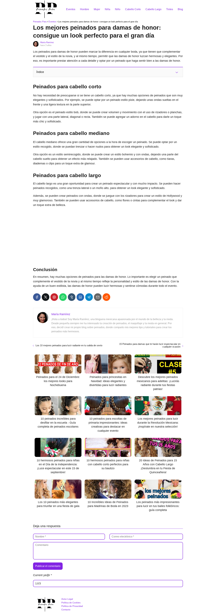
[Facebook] (37, 297)
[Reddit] (106, 297)
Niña (107, 9)
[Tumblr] (71, 297)
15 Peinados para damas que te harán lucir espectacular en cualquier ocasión (149, 345)
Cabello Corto (133, 9)
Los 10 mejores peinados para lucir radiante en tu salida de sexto (69, 345)
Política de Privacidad (72, 606)
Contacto (65, 609)
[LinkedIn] (80, 297)
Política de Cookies (70, 602)
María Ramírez (47, 42)
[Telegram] (89, 297)
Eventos (70, 9)
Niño (117, 9)
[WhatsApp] (63, 297)
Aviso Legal (67, 599)
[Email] (98, 297)
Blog (180, 9)
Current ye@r (42, 575)
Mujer (97, 9)
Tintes (169, 9)
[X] (45, 297)
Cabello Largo (153, 9)
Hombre (84, 9)
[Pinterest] (54, 297)
